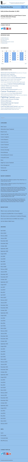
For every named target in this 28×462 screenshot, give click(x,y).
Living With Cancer (6, 104)
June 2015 (3, 351)
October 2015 (4, 341)
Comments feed (4, 438)
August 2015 (3, 346)
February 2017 (4, 300)
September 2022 (4, 248)
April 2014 (3, 387)
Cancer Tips (20, 89)
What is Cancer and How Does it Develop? (10, 211)
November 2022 (4, 243)
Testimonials (4, 43)
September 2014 (4, 374)
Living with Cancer (5, 157)
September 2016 (4, 313)
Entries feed (3, 435)
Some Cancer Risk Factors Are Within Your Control (12, 218)
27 (21, 59)
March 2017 (3, 297)
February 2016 (4, 331)
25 (14, 59)
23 (6, 59)
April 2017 (3, 294)
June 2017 (3, 289)
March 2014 (3, 390)
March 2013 (3, 421)
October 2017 (4, 279)
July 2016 (3, 318)
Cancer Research (4, 139)
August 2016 (3, 315)
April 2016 (3, 325)
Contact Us (4, 40)
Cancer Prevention (13, 85)
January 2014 (4, 395)
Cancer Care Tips (12, 82)
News (2, 160)
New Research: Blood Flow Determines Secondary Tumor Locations (13, 201)
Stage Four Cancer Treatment (7, 162)
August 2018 (3, 253)
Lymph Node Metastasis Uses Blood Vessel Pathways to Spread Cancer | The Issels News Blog (13, 199)
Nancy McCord (4, 179)
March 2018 (3, 266)
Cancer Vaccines (19, 91)
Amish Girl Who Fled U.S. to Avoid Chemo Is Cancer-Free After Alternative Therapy (13, 16)
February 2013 (4, 423)
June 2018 (3, 258)
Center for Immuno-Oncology (6, 93)
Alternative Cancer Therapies (8, 76)
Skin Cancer (17, 109)
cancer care (4, 80)
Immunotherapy (6, 101)
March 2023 (3, 233)
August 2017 (3, 284)
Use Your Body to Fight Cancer (7, 221)
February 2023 (4, 235)
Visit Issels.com (5, 37)
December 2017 (4, 274)
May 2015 (3, 354)
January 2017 (4, 302)
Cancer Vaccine (4, 147)
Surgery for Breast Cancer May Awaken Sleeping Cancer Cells (13, 196)
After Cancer (4, 126)
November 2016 (4, 307)
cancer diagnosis (4, 84)
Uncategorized (4, 170)
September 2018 (4, 251)
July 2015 (3, 349)
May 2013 (3, 415)
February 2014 (4, 392)
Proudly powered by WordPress (7, 460)
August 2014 (3, 377)
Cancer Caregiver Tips (4, 82)
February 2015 (4, 361)
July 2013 (3, 410)
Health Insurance (5, 99)
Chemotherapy (5, 95)
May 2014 (3, 385)
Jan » (26, 63)
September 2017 (4, 282)
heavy (10, 18)
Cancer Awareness (17, 79)
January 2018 (4, 271)
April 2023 (3, 230)
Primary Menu (26, 7)
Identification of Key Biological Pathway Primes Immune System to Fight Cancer (13, 190)
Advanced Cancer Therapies (21, 72)
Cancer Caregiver (10, 80)
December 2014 (4, 367)
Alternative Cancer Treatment (7, 129)
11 (14, 55)
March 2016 (3, 328)
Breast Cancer (21, 77)
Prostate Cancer (11, 109)
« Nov (2, 63)
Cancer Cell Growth (20, 82)
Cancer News (5, 86)
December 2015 (4, 336)
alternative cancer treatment (8, 77)
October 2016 (4, 310)
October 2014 (4, 372)
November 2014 (4, 369)
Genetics (17, 97)
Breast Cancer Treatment (5, 79)
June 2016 (3, 320)
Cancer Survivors (4, 142)
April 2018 (3, 264)
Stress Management (5, 165)
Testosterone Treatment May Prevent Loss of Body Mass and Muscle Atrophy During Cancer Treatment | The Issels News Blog (13, 189)
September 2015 (4, 343)
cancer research (6, 88)
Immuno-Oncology (14, 99)
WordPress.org (4, 440)
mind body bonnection (9, 108)
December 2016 (4, 305)
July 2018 (3, 256)
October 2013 (4, 403)
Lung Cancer (21, 106)
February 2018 (4, 269)
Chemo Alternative (17, 93)
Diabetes (11, 95)
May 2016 (3, 323)
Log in (2, 432)
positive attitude (4, 109)
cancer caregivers (16, 80)
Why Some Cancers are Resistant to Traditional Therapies (13, 216)
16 (6, 57)
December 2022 (4, 240)
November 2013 (4, 400)
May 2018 (3, 261)
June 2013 (3, 413)
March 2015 (3, 359)
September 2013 (4, 405)
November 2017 (4, 276)
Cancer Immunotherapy (16, 84)
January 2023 (4, 238)
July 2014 (3, 379)
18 (14, 57)
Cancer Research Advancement (9, 89)
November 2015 (4, 338)
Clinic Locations (5, 39)
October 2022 (4, 246)
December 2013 (4, 397)
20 (21, 57)
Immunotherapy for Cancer (8, 41)
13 (21, 55)
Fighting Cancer (8, 97)
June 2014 (3, 382)
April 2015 (3, 356)
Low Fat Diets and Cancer (9, 106)
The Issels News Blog (7, 7)
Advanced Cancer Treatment (8, 74)
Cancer (11, 79)
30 (6, 61)
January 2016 (4, 333)
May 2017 (3, 292)
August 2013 (3, 408)
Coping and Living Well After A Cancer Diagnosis (12, 213)
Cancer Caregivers (5, 136)
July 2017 (3, 287)
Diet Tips (16, 95)
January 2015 (4, 364)
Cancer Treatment (8, 91)
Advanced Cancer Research (8, 72)
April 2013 (3, 418)
